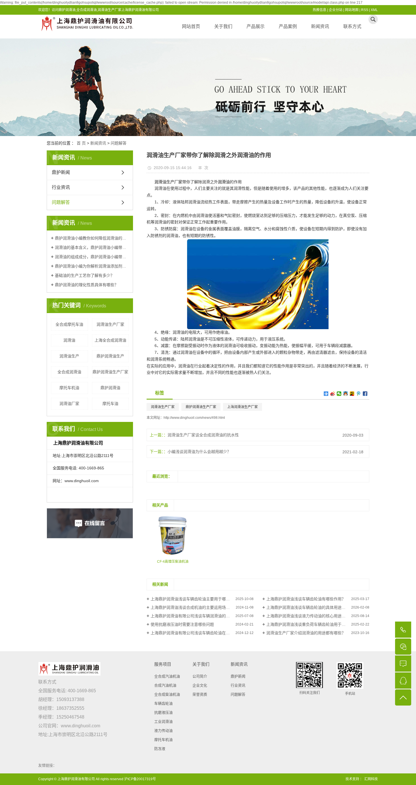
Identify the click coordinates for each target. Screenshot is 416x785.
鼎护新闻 (61, 172)
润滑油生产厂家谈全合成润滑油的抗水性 (203, 435)
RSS (364, 10)
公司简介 (199, 676)
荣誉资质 (199, 694)
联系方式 (352, 26)
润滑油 (69, 340)
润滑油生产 (69, 356)
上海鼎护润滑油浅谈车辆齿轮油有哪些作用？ (306, 599)
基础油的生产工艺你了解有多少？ (84, 275)
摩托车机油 (69, 387)
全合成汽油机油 (167, 676)
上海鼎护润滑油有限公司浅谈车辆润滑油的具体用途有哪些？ (202, 616)
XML (374, 10)
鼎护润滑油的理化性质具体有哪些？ (86, 284)
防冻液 (159, 749)
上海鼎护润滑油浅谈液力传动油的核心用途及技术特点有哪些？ (317, 616)
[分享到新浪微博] (332, 393)
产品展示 (255, 26)
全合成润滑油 (69, 372)
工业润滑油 (163, 721)
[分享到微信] (339, 393)
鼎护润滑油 (110, 387)
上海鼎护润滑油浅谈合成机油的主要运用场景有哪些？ (198, 607)
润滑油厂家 (69, 403)
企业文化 (199, 685)
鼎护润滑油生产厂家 (110, 372)
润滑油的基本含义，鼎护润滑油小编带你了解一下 (92, 247)
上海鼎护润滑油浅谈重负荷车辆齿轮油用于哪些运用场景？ (317, 624)
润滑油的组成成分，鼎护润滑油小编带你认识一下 (92, 257)
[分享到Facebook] (365, 393)
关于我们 (223, 26)
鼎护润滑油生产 (110, 356)
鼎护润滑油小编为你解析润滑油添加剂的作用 (92, 266)
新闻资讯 (320, 26)
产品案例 (288, 26)
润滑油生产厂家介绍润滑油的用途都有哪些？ (306, 633)
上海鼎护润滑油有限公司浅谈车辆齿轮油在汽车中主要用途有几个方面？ (202, 633)
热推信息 (319, 10)
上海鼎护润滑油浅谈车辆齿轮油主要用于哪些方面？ (196, 599)
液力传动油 (163, 730)
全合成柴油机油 (167, 694)
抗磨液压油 (163, 712)
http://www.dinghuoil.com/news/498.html (194, 418)
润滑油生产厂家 (110, 324)
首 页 (81, 143)
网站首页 (191, 26)
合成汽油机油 (165, 685)
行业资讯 (61, 187)
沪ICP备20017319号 (140, 779)
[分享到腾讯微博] (358, 393)
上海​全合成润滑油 (110, 340)
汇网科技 (370, 779)
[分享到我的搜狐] (352, 393)
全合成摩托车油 (69, 324)
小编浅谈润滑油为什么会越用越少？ (199, 451)
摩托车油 (110, 403)
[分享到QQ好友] (345, 393)
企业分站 (335, 10)
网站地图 (352, 10)
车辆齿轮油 (163, 703)
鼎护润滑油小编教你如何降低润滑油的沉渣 (92, 238)
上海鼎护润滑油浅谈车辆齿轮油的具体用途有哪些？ (311, 607)
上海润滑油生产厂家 (242, 407)
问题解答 (118, 143)
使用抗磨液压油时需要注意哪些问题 (182, 624)
